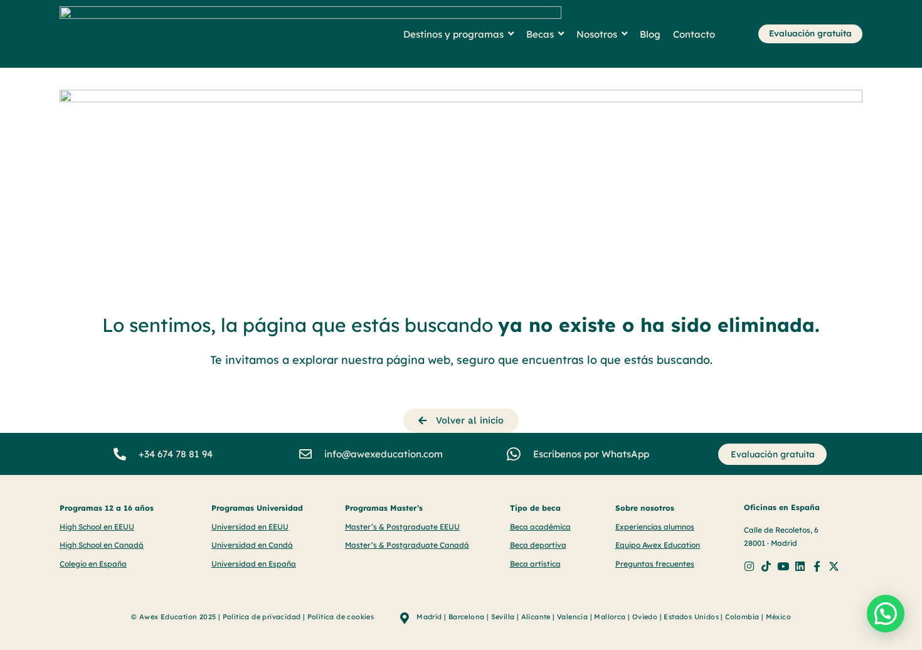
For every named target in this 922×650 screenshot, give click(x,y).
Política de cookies (340, 616)
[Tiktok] (766, 566)
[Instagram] (749, 566)
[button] (885, 613)
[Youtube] (783, 566)
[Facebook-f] (817, 566)
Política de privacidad (262, 616)
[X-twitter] (834, 566)
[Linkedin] (800, 566)
